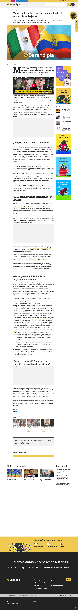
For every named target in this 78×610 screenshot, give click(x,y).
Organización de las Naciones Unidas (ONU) (38, 396)
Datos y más (15, 10)
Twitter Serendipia (62, 0)
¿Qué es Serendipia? (39, 582)
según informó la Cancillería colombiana (42, 319)
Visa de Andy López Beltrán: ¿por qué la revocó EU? (30, 478)
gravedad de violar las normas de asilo (38, 293)
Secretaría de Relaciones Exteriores (38, 217)
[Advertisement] (33, 128)
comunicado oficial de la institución (38, 259)
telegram (77, 30)
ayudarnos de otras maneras (22, 443)
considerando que (42, 178)
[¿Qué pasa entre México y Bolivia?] (19, 422)
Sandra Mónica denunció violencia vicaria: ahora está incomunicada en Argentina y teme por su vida (47, 427)
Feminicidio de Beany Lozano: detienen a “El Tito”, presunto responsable (63, 485)
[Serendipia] (14, 5)
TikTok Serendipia (63, 0)
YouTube (46, 442)
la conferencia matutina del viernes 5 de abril (29, 146)
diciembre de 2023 (17, 102)
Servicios (36, 585)
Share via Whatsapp (77, 27)
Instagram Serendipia (65, 0)
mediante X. (37, 303)
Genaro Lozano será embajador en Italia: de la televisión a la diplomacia (33, 427)
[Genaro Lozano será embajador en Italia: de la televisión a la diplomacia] (33, 422)
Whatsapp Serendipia (68, 0)
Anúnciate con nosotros (56, 585)
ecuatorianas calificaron (25, 109)
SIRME (19, 270)
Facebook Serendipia (66, 0)
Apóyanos (62, 546)
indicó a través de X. (28, 354)
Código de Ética (34, 595)
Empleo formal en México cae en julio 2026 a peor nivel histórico (47, 479)
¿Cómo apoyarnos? (55, 582)
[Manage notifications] (76, 608)
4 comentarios (33, 456)
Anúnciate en (63, 91)
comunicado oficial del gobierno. (24, 312)
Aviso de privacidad (25, 595)
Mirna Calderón (12, 62)
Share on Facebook (77, 24)
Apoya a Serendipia (73, 15)
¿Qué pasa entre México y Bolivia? (19, 426)
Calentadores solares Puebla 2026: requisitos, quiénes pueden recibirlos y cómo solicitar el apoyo (63, 478)
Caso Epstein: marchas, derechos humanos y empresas (13, 479)
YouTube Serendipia (60, 0)
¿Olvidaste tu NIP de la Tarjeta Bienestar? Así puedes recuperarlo (63, 471)
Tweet (77, 21)
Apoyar (68, 579)
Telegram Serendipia (70, 0)
